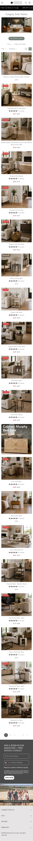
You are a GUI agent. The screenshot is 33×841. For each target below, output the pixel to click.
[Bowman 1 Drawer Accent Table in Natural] (16, 63)
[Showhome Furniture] (16, 2)
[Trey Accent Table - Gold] (16, 604)
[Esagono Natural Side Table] (16, 333)
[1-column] (26, 48)
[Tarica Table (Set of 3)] (16, 536)
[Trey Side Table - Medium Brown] (16, 570)
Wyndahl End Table (16, 720)
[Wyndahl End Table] (16, 707)
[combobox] (7, 762)
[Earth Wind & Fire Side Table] (16, 95)
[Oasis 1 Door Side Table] (16, 638)
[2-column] (30, 48)
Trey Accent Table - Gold (16, 618)
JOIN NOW (9, 777)
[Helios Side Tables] (16, 401)
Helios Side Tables (16, 414)
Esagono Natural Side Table (16, 346)
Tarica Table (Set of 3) (16, 550)
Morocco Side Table (16, 278)
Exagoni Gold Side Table (16, 244)
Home (9, 44)
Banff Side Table (16, 380)
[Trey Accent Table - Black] (16, 673)
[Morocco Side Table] (16, 265)
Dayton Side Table (16, 312)
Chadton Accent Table (16, 210)
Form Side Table (16, 481)
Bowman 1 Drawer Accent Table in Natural (16, 77)
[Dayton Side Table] (16, 299)
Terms (21, 773)
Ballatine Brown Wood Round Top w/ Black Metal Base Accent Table (16, 143)
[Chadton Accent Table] (16, 196)
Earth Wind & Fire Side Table (16, 108)
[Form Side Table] (16, 468)
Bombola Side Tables (16, 176)
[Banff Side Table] (16, 367)
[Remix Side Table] (16, 502)
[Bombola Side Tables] (16, 162)
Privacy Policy (16, 773)
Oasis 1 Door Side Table (16, 652)
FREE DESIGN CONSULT (16, 38)
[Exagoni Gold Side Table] (16, 231)
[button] (30, 3)
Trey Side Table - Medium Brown (16, 584)
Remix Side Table (16, 516)
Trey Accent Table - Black (16, 686)
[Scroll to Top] (30, 831)
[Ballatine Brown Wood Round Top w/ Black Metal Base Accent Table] (16, 129)
